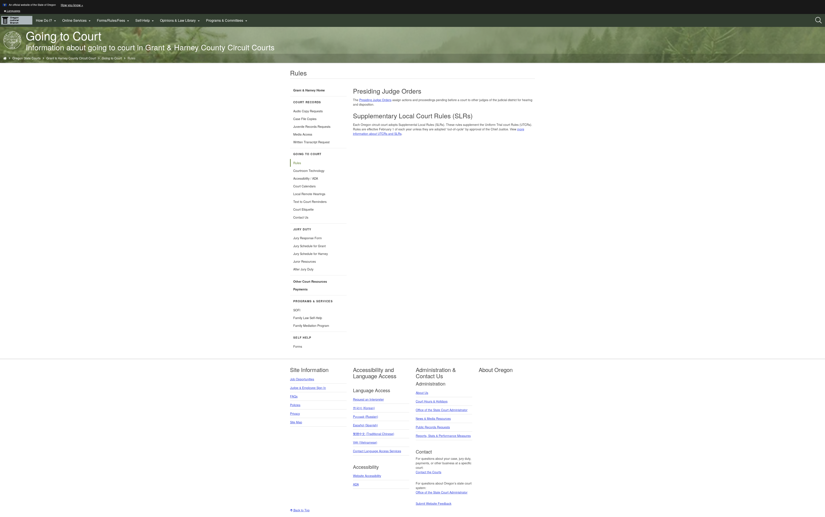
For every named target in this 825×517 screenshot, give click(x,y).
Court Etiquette (303, 209)
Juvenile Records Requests (311, 126)
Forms (297, 346)
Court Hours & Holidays (432, 401)
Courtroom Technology (308, 170)
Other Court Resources (310, 281)
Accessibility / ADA (305, 178)
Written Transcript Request (311, 142)
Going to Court (112, 58)
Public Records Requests (433, 427)
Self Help (302, 338)
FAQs (294, 396)
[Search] (818, 20)
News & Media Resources (433, 418)
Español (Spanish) (365, 425)
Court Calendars (304, 186)
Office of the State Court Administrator (442, 410)
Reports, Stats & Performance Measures (443, 436)
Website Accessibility (367, 476)
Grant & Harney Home (309, 90)
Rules (297, 163)
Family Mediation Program (311, 325)
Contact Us (300, 217)
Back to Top (301, 510)
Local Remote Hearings (309, 194)
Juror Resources (304, 261)
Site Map (296, 422)
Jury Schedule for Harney (310, 254)
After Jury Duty (303, 269)
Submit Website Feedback (433, 503)
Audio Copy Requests (308, 111)
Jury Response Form (307, 238)
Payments (300, 289)
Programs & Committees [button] (227, 20)
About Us (422, 392)
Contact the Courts (428, 472)
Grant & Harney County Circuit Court (71, 58)
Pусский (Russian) (365, 416)
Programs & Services (313, 301)
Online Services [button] (77, 20)
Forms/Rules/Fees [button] (113, 20)
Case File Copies (304, 119)
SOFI (296, 310)
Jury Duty (302, 229)
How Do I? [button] (46, 20)
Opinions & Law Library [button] (180, 20)
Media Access (302, 134)
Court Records (307, 102)
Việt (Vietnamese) (365, 442)
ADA (356, 484)
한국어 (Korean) (364, 408)
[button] (12, 10)
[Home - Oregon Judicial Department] (5, 58)
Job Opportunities (302, 379)
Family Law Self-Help (307, 318)
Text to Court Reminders (310, 201)
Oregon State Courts (26, 58)
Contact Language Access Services (377, 451)
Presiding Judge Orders (375, 100)
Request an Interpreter (368, 399)
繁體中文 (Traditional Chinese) (373, 434)
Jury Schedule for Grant (309, 246)
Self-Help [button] (145, 20)
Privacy (295, 413)
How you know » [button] (72, 5)
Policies (295, 405)
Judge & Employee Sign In (308, 388)
